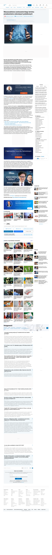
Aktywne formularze (40, 131)
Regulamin (25, 509)
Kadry (11, 7)
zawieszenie (11, 98)
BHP (11, 494)
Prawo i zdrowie (20, 496)
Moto (33, 7)
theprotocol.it (42, 504)
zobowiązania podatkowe (7, 226)
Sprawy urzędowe (21, 493)
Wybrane (45, 86)
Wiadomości (5, 327)
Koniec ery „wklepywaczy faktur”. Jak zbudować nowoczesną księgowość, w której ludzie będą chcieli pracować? (41, 103)
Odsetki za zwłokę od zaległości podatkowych (39, 141)
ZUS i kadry (24, 327)
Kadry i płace (5, 503)
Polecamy (36, 249)
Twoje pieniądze (28, 7)
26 (39, 158)
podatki (13, 226)
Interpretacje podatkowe (38, 152)
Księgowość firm (6, 489)
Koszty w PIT (37, 144)
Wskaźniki (38, 138)
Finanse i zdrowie (28, 495)
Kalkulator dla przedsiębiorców (39, 119)
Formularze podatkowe (43, 503)
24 (36, 158)
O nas (4, 509)
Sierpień (42, 156)
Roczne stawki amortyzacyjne (39, 147)
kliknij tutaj (23, 482)
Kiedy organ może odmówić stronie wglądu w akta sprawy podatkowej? (16, 121)
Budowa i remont (43, 493)
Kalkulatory (39, 116)
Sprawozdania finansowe (36, 494)
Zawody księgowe (6, 494)
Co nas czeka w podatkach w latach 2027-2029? (41, 105)
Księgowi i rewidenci (6, 328)
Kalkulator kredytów (38, 125)
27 (41, 158)
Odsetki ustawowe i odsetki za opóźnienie (41, 139)
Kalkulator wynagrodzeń (38, 120)
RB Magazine (12, 195)
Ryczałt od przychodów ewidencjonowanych (38, 146)
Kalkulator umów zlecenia (38, 121)
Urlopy (12, 493)
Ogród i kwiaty (42, 494)
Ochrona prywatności (10, 509)
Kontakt (35, 509)
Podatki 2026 (36, 185)
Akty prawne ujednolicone (22, 503)
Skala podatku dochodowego (36, 504)
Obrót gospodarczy (18, 327)
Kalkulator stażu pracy (28, 503)
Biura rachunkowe (35, 489)
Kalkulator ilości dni (38, 128)
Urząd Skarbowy (16, 9)
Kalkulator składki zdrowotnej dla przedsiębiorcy (39, 118)
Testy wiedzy (12, 506)
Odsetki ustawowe (35, 503)
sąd (5, 97)
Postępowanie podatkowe (22, 9)
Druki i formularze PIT (38, 134)
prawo (26, 226)
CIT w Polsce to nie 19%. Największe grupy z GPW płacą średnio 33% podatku (41, 88)
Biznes (15, 7)
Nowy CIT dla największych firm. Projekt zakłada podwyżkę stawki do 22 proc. (40, 97)
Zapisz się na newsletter (29, 228)
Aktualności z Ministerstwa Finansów (15, 328)
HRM (11, 495)
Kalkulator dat (37, 129)
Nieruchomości (37, 7)
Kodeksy (20, 504)
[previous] (22, 468)
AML (34, 495)
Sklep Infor (20, 495)
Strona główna (5, 9)
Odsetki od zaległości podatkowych (40, 127)
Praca (19, 494)
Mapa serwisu (43, 509)
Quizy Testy (37, 151)
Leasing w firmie (28, 494)
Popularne (37, 86)
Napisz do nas (19, 228)
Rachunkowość (37, 132)
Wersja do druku (9, 228)
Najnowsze (41, 86)
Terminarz (38, 156)
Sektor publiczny (19, 7)
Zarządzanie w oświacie (14, 503)
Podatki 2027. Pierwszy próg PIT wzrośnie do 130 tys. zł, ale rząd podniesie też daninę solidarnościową (41, 92)
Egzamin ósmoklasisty (13, 505)
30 (46, 158)
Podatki (12, 9)
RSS (32, 509)
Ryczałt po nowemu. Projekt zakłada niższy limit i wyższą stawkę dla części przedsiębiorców (41, 99)
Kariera (29, 509)
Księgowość (7, 7)
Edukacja (42, 7)
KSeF (45, 7)
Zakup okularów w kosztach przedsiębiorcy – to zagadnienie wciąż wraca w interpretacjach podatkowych (41, 112)
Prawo (24, 7)
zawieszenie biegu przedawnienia (19, 226)
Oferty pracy (42, 505)
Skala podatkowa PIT (38, 143)
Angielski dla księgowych (24, 328)
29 (44, 158)
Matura (12, 504)
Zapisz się (18, 157)
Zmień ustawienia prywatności (18, 509)
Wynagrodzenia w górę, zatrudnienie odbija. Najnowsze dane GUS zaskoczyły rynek (41, 94)
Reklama (39, 509)
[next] (32, 468)
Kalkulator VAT (37, 126)
